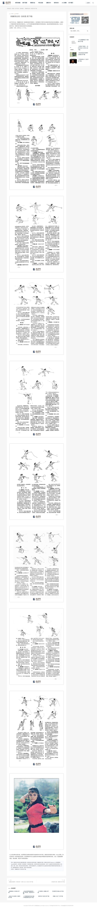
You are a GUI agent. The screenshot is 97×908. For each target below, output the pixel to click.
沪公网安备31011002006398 (67, 905)
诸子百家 (17, 8)
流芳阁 (13, 8)
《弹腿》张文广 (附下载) (57, 896)
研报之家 (40, 867)
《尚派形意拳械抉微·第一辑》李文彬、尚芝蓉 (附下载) (28, 892)
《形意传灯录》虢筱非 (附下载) (58, 881)
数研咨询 (34, 867)
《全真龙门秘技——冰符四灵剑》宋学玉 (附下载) (83, 48)
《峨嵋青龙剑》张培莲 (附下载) (20, 869)
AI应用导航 (44, 867)
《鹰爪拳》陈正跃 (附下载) (43, 896)
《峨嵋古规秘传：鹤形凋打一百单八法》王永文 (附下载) (20, 881)
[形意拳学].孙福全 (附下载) (58, 891)
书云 (37, 867)
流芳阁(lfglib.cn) (37, 905)
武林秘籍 (21, 8)
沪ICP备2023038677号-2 (54, 905)
